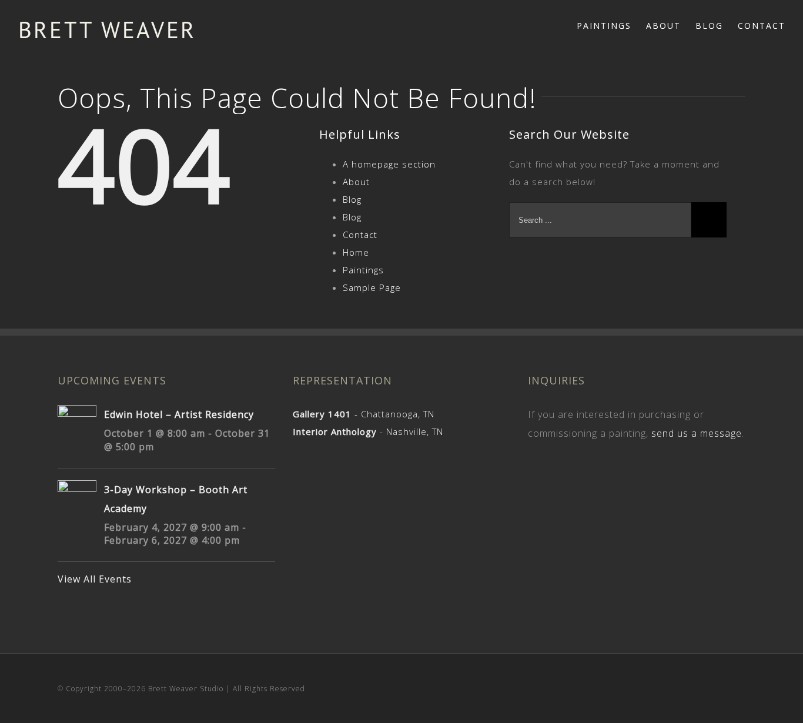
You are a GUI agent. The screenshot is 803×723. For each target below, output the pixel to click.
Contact (360, 234)
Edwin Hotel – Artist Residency (179, 414)
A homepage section (389, 164)
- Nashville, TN (368, 431)
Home (356, 252)
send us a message (696, 433)
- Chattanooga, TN (363, 414)
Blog (352, 199)
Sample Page (372, 287)
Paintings (363, 270)
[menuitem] (611, 24)
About (356, 182)
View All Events (95, 579)
